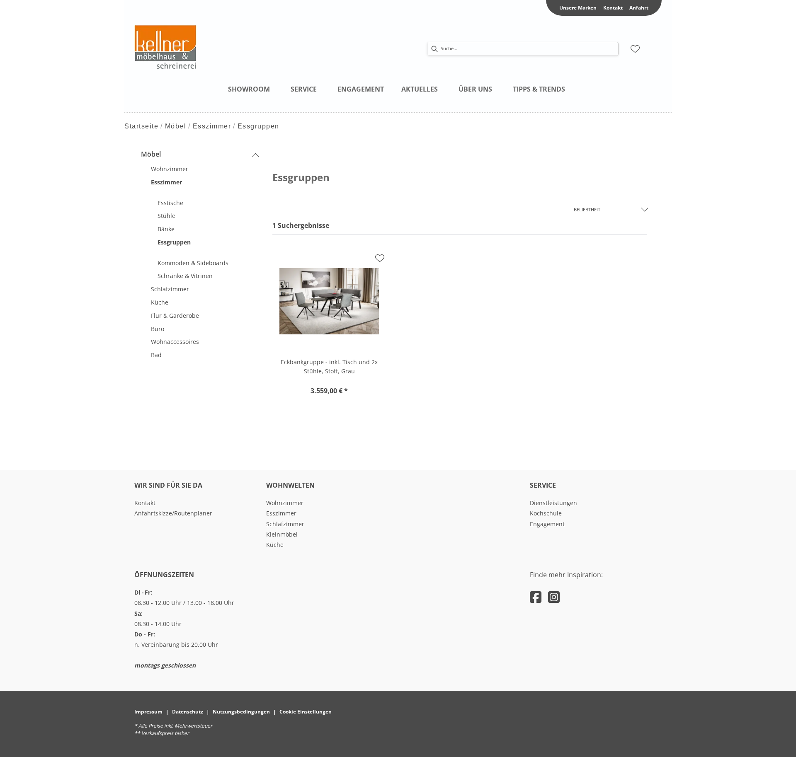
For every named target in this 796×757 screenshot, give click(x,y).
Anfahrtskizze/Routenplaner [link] (173, 513)
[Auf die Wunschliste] (379, 258)
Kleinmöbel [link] (282, 534)
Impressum (148, 711)
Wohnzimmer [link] (284, 503)
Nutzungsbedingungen (241, 711)
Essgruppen (258, 126)
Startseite (141, 126)
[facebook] (535, 597)
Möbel (176, 126)
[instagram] (554, 597)
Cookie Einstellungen (305, 711)
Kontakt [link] (613, 7)
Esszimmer (212, 126)
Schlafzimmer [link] (285, 524)
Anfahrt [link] (638, 7)
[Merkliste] (635, 49)
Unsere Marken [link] (578, 7)
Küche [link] (275, 545)
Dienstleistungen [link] (553, 503)
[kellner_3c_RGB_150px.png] (217, 47)
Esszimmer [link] (281, 513)
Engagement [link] (547, 524)
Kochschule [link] (546, 513)
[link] (249, 89)
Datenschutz (187, 711)
